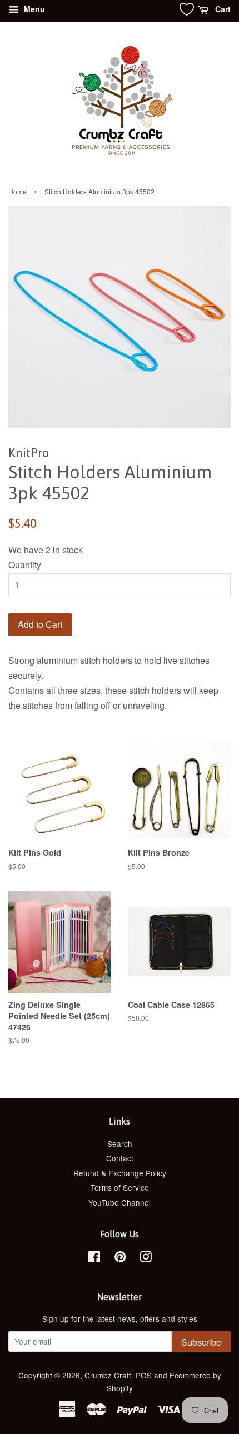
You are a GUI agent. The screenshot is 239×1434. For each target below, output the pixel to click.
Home (17, 191)
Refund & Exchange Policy (119, 1172)
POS (144, 1375)
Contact (119, 1157)
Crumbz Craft (107, 1375)
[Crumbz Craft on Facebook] (94, 1258)
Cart (222, 8)
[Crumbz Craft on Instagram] (146, 1258)
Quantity (24, 564)
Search (119, 1143)
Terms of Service (120, 1187)
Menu (33, 8)
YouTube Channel (119, 1202)
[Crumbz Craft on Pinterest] (120, 1258)
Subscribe (201, 1342)
